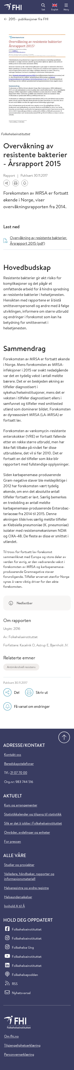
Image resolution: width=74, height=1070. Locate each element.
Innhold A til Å (14, 906)
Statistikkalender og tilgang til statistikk (32, 814)
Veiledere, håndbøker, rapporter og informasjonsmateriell (29, 876)
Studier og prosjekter (19, 864)
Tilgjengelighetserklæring (22, 1045)
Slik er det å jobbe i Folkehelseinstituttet (33, 823)
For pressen (12, 841)
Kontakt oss (12, 754)
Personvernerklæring (19, 1054)
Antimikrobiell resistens (21, 667)
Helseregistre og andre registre (26, 888)
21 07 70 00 (18, 772)
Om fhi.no (11, 1036)
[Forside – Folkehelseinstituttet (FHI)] (12, 7)
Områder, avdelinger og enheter (27, 832)
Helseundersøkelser (18, 897)
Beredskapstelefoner (19, 763)
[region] (37, 603)
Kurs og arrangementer (20, 805)
